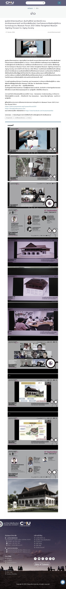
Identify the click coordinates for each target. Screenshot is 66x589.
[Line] (53, 558)
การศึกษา (9, 560)
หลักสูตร (9, 559)
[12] (33, 495)
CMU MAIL (38, 544)
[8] (33, 355)
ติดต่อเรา (9, 570)
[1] (33, 140)
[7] (33, 319)
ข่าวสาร (8, 564)
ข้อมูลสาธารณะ (10, 568)
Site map (9, 572)
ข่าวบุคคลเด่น (9, 118)
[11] (33, 464)
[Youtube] (39, 558)
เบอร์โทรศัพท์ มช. (40, 538)
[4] (33, 223)
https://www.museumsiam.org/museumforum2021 (20, 106)
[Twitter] (42, 558)
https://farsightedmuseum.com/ (15, 109)
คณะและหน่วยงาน (11, 562)
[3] (33, 194)
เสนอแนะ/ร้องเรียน (11, 574)
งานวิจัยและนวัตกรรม (20, 118)
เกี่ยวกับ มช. (9, 566)
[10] (33, 431)
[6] (33, 284)
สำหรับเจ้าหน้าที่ (39, 548)
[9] (33, 393)
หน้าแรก (30, 8)
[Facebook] (35, 558)
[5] (33, 252)
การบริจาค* (38, 542)
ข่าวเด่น (29, 118)
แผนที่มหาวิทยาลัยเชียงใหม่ (42, 540)
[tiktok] (46, 558)
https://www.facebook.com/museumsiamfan (39, 111)
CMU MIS (38, 546)
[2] (33, 167)
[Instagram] (50, 558)
